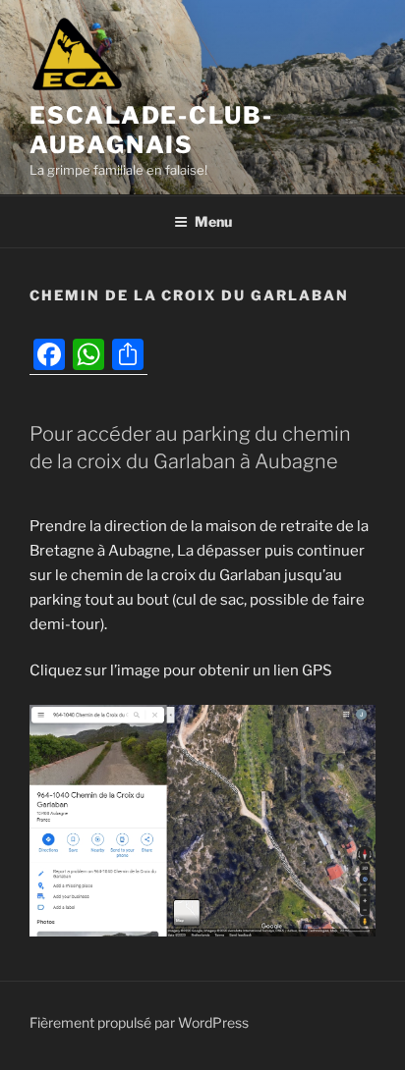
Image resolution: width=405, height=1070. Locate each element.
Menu (213, 221)
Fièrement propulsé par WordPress (139, 1022)
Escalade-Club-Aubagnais (151, 130)
